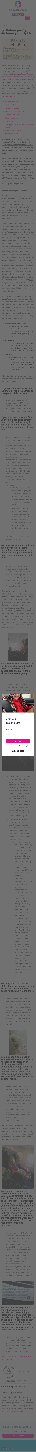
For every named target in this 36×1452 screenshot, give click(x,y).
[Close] (31, 696)
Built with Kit (18, 751)
